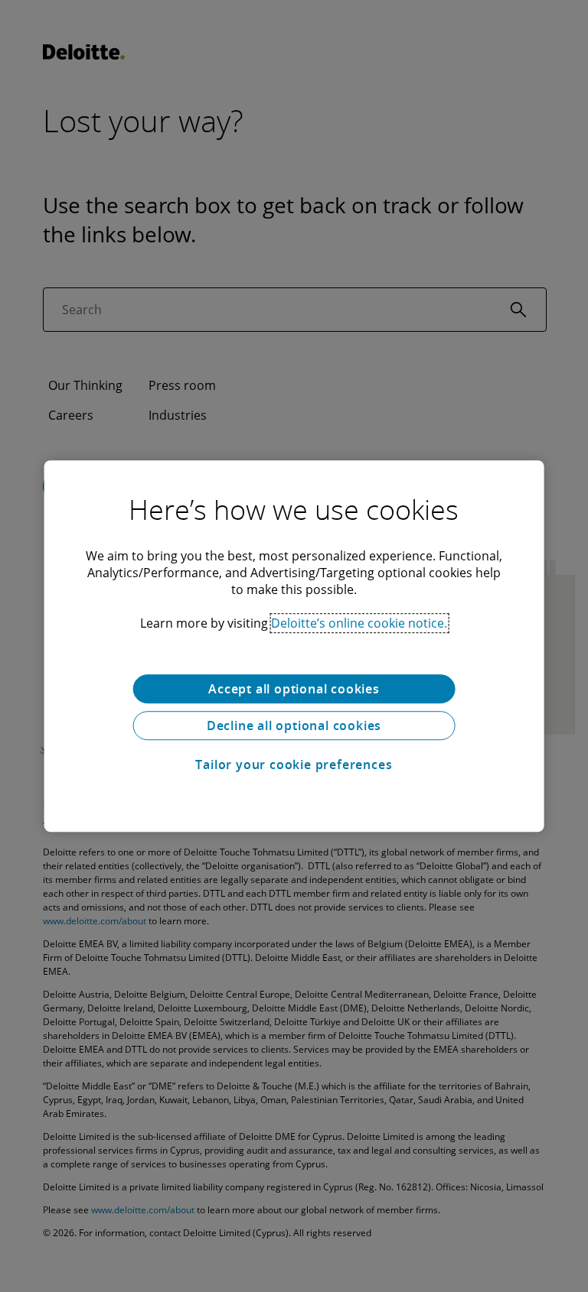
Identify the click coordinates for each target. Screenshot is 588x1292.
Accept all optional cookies (294, 688)
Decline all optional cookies (294, 725)
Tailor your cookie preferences (293, 764)
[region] (294, 646)
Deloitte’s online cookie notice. (359, 623)
